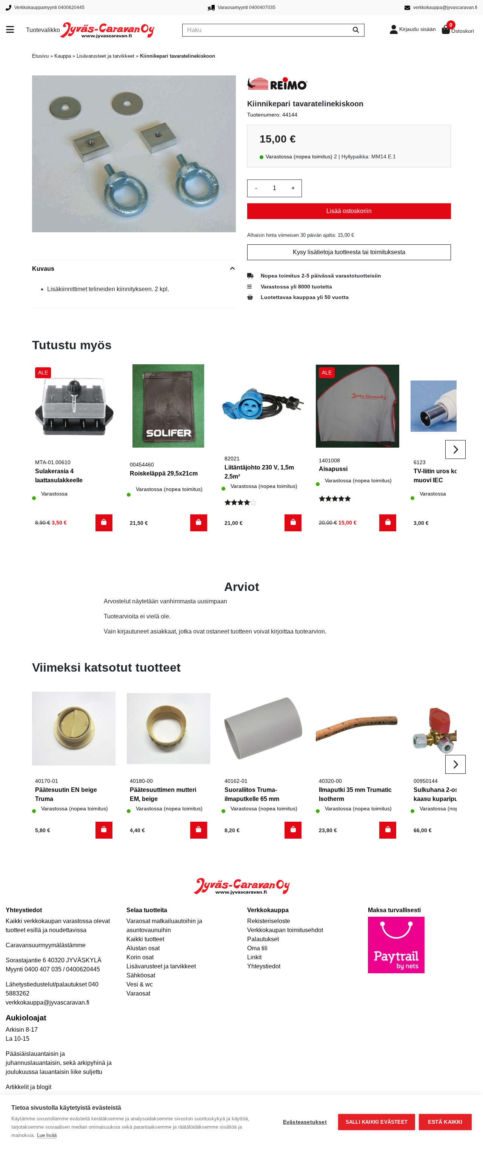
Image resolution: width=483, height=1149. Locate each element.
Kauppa (62, 56)
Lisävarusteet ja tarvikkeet (105, 56)
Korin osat (140, 957)
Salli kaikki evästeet (377, 1122)
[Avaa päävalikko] (16, 30)
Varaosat (138, 993)
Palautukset (263, 939)
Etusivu (40, 56)
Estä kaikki (445, 1122)
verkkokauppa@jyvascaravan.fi (47, 1002)
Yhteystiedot (263, 966)
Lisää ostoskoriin (349, 211)
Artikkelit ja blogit (28, 1087)
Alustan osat (143, 948)
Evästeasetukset (305, 1122)
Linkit (254, 957)
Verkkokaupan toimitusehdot (285, 930)
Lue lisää (47, 1135)
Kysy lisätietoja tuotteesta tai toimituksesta (349, 252)
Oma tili (257, 948)
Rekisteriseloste (268, 921)
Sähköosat (140, 975)
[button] (103, 522)
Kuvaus (43, 268)
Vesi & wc (139, 984)
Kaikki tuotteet (145, 939)
